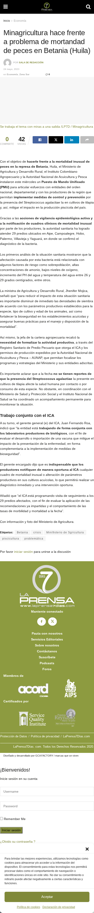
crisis (37, 532)
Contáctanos (47, 651)
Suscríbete (47, 657)
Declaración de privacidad (58, 907)
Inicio (6, 20)
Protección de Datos (13, 736)
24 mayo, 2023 (11, 69)
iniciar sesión (23, 551)
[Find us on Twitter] (52, 621)
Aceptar (47, 897)
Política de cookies (28, 907)
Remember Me (15, 819)
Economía (20, 20)
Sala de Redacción (31, 62)
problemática (33, 538)
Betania (22, 532)
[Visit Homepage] (47, 6)
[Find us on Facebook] (41, 621)
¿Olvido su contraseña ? (17, 841)
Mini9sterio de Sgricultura (65, 532)
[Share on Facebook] (40, 139)
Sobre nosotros (47, 645)
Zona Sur (24, 74)
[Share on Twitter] (56, 139)
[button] (87, 849)
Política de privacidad (45, 736)
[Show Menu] (5, 7)
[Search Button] (88, 7)
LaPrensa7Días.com (76, 736)
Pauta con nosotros (47, 633)
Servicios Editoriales (47, 639)
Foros (47, 669)
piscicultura (10, 538)
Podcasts (47, 663)
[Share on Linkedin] (71, 139)
